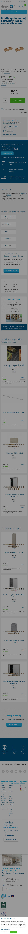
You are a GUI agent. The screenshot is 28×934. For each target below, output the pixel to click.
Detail (22, 377)
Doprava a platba (4, 802)
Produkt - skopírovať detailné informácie (8, 84)
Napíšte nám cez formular (9, 134)
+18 (14, 635)
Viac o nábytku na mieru (11, 270)
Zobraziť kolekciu (7, 153)
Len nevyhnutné (5, 932)
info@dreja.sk (10, 131)
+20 (14, 548)
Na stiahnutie (11, 802)
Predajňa (10, 800)
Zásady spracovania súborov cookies (4, 807)
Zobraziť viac (7, 73)
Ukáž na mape (8, 889)
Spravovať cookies (5, 929)
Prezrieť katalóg (13, 724)
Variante (22, 157)
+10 (14, 448)
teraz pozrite (11, 719)
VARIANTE (23, 193)
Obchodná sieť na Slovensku (11, 787)
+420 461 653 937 (7, 1)
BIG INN (9, 195)
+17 (14, 490)
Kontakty (2, 785)
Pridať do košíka (19, 100)
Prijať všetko (13, 932)
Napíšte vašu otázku (11, 839)
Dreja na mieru (4, 791)
